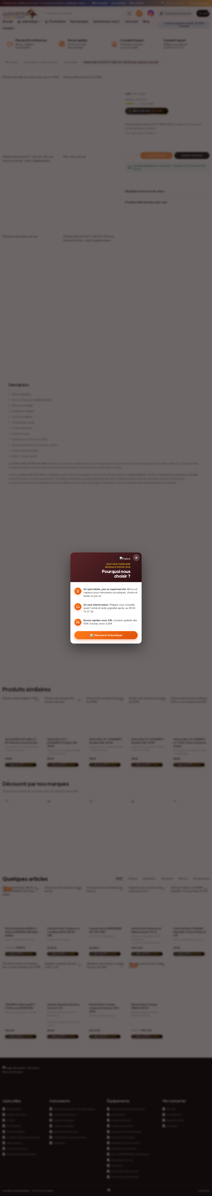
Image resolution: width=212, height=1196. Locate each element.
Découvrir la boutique (108, 635)
